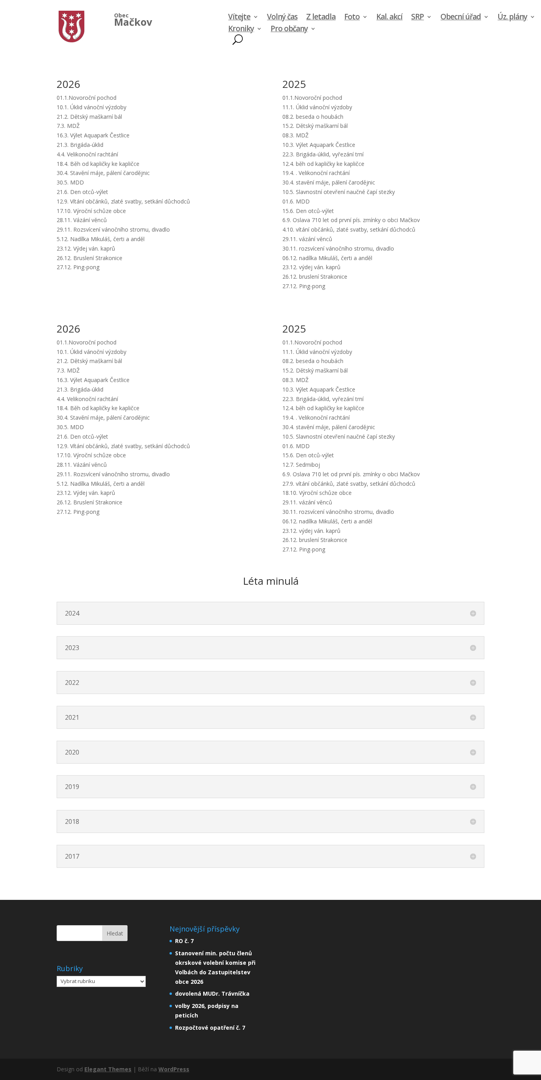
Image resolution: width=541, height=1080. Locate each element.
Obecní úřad (460, 18)
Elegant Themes (107, 1069)
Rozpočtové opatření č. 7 (210, 1027)
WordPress (173, 1069)
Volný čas (282, 18)
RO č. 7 (184, 941)
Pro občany (289, 30)
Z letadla (320, 18)
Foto (352, 18)
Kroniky (241, 30)
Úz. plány (512, 18)
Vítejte (239, 18)
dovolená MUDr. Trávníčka (212, 993)
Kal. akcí (389, 18)
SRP (417, 18)
